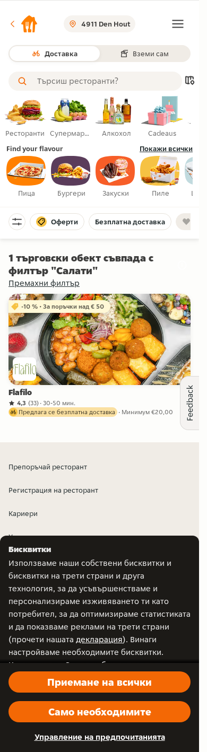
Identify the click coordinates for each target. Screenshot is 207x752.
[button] (23, 23)
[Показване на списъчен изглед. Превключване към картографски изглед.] (189, 81)
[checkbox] (26, 177)
